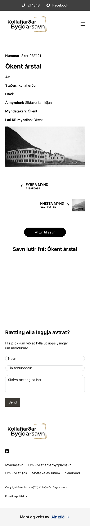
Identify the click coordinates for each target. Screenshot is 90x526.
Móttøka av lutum (46, 473)
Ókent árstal (23, 66)
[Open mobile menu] (83, 24)
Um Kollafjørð (16, 473)
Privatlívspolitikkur (16, 496)
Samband (72, 473)
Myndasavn (14, 465)
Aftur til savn (45, 232)
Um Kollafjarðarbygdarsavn (49, 465)
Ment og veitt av (34, 517)
